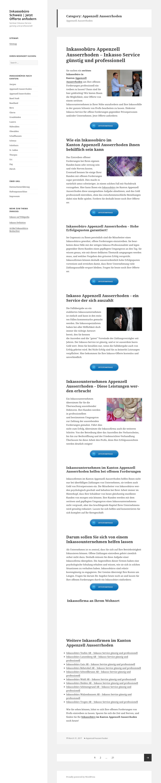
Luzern (12, 122)
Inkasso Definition (17, 222)
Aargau (12, 84)
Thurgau (13, 155)
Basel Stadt (14, 98)
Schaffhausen (15, 136)
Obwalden (14, 131)
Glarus (12, 112)
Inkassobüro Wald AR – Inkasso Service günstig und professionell (101, 679)
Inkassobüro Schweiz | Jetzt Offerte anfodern (22, 15)
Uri (10, 159)
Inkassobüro (109, 187)
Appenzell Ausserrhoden (20, 89)
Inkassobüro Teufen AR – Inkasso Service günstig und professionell (102, 653)
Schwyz (12, 140)
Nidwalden (14, 126)
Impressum (14, 196)
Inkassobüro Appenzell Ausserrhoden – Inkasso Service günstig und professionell (103, 54)
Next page (148, 757)
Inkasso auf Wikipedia (19, 217)
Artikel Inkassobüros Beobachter (18, 229)
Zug (11, 164)
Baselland (13, 103)
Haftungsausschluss (18, 191)
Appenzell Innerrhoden (20, 93)
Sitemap (13, 44)
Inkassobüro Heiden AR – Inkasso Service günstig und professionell (102, 683)
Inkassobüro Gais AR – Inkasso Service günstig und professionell (100, 664)
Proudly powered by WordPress (80, 777)
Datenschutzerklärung (19, 187)
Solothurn (13, 145)
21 (113, 757)
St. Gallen (13, 150)
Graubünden (15, 117)
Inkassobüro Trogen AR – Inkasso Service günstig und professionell (102, 701)
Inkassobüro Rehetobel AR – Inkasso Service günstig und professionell (103, 668)
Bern (11, 108)
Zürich (12, 169)
